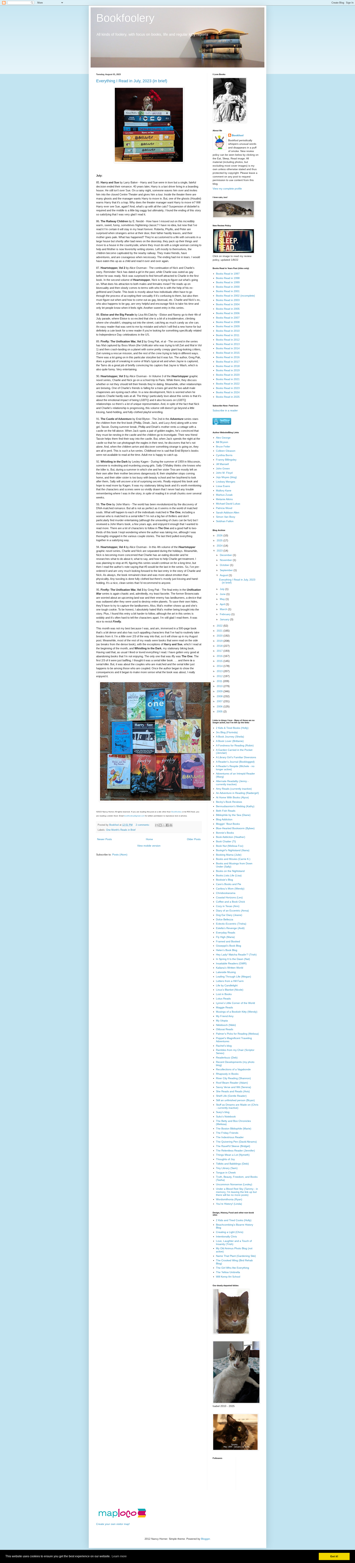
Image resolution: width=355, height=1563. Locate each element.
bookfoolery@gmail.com (134, 816)
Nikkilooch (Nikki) (226, 1025)
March (224, 609)
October (225, 565)
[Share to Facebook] (167, 825)
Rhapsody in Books (227, 1073)
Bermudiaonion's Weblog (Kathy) (235, 806)
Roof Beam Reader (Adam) (232, 1082)
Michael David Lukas (228, 503)
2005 (220, 711)
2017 (220, 650)
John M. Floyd (224, 472)
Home (149, 839)
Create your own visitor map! (113, 1524)
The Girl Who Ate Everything (232, 1267)
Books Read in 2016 (228, 357)
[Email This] (157, 825)
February (225, 614)
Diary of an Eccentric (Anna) (232, 910)
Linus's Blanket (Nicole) (229, 989)
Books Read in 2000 (228, 286)
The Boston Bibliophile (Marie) (233, 1128)
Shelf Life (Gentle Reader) (231, 1095)
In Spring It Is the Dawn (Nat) (233, 959)
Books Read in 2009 (228, 326)
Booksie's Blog (224, 879)
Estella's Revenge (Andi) (230, 928)
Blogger (205, 1538)
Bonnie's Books (225, 832)
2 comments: (143, 825)
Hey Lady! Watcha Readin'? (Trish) (236, 954)
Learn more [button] (119, 1556)
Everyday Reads (225, 932)
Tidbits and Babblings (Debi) (232, 1163)
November (226, 560)
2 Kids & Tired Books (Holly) (232, 727)
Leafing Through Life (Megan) (233, 976)
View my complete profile (227, 188)
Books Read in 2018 (228, 366)
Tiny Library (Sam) (227, 1168)
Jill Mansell (222, 464)
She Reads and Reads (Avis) (233, 1091)
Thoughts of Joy (225, 1159)
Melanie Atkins (224, 499)
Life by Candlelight (227, 985)
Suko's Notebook (226, 1116)
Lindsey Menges (225, 481)
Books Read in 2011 (227, 335)
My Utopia (222, 1020)
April (223, 604)
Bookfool (238, 135)
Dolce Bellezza (224, 919)
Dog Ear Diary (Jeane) (229, 915)
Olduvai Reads (224, 1029)
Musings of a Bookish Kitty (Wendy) (236, 1011)
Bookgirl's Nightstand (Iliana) (232, 850)
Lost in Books (224, 994)
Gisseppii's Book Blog (228, 945)
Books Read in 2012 (228, 339)
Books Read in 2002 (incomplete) (235, 295)
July (222, 589)
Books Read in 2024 (228, 392)
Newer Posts (104, 839)
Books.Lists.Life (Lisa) (229, 875)
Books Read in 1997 (228, 273)
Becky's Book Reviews (229, 801)
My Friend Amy (225, 1016)
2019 (220, 640)
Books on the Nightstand (230, 871)
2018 (220, 645)
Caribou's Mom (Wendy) (230, 888)
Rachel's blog (224, 1045)
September (227, 570)
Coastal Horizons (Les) (229, 897)
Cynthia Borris (224, 455)
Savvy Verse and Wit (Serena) (233, 1087)
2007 (220, 701)
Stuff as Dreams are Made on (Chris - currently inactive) (237, 1106)
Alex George (223, 437)
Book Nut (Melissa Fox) (229, 845)
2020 (220, 635)
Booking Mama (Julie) (228, 854)
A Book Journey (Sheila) (230, 736)
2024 (220, 545)
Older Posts (194, 839)
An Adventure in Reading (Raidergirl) (237, 792)
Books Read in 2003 (228, 300)
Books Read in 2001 (228, 291)
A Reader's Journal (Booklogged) (235, 761)
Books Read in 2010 (228, 330)
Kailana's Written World (229, 967)
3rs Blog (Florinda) (227, 732)
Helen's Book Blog (226, 950)
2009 (220, 691)
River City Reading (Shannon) (233, 1078)
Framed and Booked (228, 941)
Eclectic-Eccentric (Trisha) (231, 923)
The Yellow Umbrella (228, 1272)
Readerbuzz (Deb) (227, 1057)
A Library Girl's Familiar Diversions (236, 757)
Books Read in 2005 (228, 308)
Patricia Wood (224, 508)
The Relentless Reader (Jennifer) (235, 1150)
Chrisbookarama (225, 893)
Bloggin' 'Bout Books (228, 823)
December (226, 555)
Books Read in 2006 (228, 313)
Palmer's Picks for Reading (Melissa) (237, 1033)
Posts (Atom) (119, 854)
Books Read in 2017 (228, 361)
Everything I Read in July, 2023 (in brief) (131, 81)
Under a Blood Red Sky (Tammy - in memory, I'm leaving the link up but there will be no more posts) (237, 1192)
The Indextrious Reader (230, 1137)
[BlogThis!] (160, 825)
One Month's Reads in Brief (121, 830)
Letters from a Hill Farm (230, 981)
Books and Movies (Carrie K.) (233, 858)
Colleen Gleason (225, 450)
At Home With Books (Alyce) (232, 797)
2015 (220, 660)
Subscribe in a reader (225, 410)
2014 (220, 665)
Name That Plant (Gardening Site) (236, 1255)
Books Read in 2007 (228, 317)
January (225, 619)
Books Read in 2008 (228, 322)
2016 (220, 655)
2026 (220, 535)
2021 (220, 630)
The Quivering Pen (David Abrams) (236, 1141)
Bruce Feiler (223, 446)
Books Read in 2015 (228, 352)
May (223, 599)
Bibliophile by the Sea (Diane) (233, 814)
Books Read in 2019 (228, 370)
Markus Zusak (224, 494)
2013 (220, 671)
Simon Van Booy (225, 516)
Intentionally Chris (226, 1236)
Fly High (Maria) (225, 937)
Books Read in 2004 (228, 304)
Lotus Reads (223, 998)
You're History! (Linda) (229, 1203)
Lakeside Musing (226, 972)
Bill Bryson (222, 442)
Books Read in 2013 (228, 344)
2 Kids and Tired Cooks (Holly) (233, 1220)
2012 (220, 676)
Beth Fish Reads (225, 810)
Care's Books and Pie (228, 884)
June (223, 594)
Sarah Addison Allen (227, 512)
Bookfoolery (125, 18)
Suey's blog (222, 1112)
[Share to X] (164, 825)
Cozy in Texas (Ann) (227, 906)
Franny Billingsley (226, 459)
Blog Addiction (224, 819)
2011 (220, 681)
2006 (220, 706)
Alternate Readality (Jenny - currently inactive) (232, 783)
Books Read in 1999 (228, 282)
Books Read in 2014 (228, 348)
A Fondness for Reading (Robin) (235, 745)
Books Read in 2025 (228, 396)
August (224, 575)
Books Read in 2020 (228, 374)
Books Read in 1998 (228, 278)
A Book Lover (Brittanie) (230, 741)
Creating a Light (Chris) (229, 1232)
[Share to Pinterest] (171, 825)
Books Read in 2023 (228, 388)
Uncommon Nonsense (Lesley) (234, 1184)
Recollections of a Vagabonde (233, 1069)
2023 (220, 550)
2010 (220, 686)
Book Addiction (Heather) (230, 836)
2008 (220, 696)
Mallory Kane (223, 490)
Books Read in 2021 (228, 379)
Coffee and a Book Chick (230, 901)
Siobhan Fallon (225, 521)
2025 (220, 540)
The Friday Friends (227, 1132)
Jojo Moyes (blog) (226, 477)
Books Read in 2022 (228, 383)
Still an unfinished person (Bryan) (235, 1100)
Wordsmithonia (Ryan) (229, 1199)
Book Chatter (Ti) (226, 841)
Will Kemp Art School (228, 1276)
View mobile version (148, 845)
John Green (223, 468)
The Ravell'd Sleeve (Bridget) (233, 1146)
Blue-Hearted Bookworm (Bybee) (235, 828)
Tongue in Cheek (226, 1172)
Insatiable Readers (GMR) (231, 963)
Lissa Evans (223, 486)
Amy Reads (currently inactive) (234, 788)
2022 (220, 625)
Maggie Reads (224, 1007)
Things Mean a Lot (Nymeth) (233, 1154)
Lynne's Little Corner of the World (235, 1003)
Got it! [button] (334, 1556)
